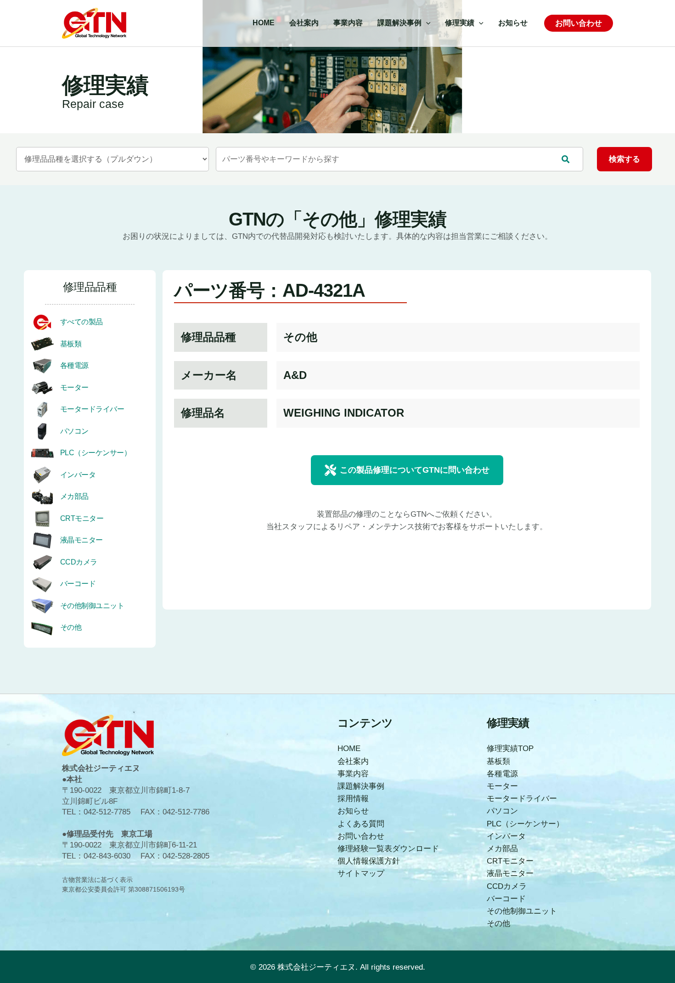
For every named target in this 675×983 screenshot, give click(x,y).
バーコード (78, 584)
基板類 (71, 344)
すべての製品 (81, 322)
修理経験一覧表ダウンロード (388, 848)
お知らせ (353, 811)
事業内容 (353, 773)
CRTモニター (82, 518)
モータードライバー (92, 409)
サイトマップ (361, 873)
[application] (426, 22)
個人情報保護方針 (369, 861)
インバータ (78, 475)
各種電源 (74, 365)
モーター (74, 387)
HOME (349, 748)
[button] (407, 470)
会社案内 (353, 761)
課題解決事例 (361, 786)
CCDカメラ (78, 562)
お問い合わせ (361, 836)
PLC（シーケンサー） (95, 453)
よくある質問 (361, 823)
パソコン (74, 431)
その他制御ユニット (92, 606)
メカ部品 (74, 496)
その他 (71, 627)
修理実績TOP (510, 748)
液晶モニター (81, 540)
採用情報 (353, 798)
